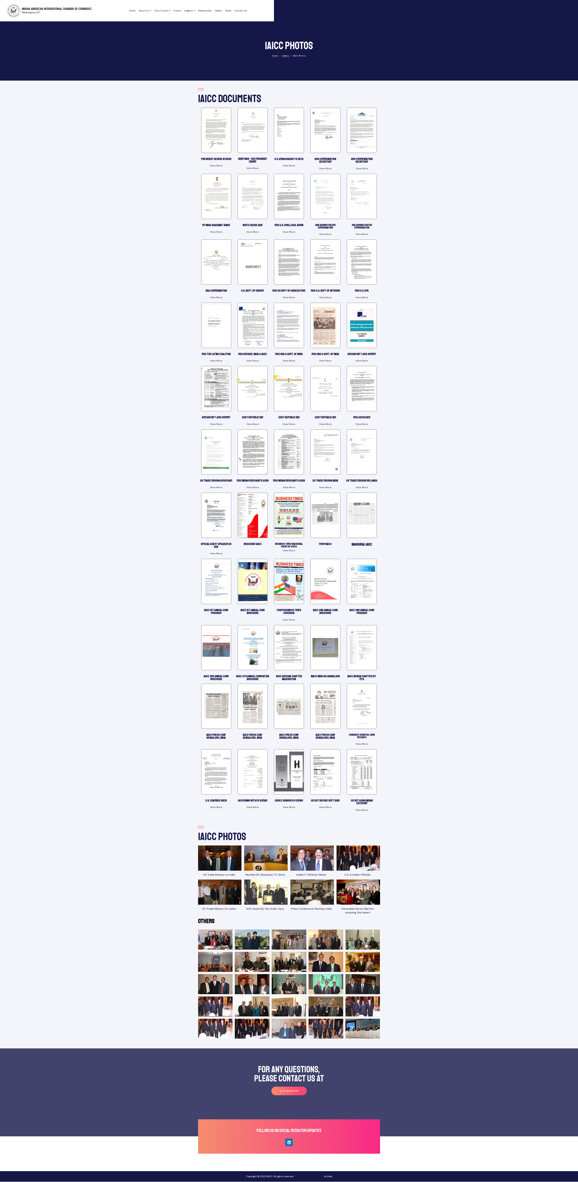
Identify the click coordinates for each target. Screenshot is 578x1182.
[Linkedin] (289, 1142)
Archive (328, 1176)
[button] (289, 1091)
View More (216, 165)
